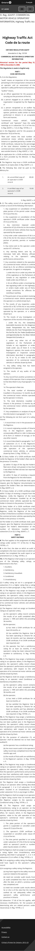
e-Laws (5, 9)
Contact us (5, 937)
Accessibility (6, 927)
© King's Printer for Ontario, (15, 942)
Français (29, 2)
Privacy (4, 932)
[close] (30, 9)
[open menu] (22, 9)
